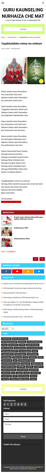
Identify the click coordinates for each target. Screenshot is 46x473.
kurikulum (33, 357)
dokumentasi (13, 345)
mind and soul (15, 48)
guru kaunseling (20, 348)
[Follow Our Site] (28, 271)
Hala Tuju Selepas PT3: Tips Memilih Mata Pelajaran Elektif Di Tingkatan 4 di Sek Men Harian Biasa (23, 303)
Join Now (23, 29)
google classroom (32, 345)
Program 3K (38, 366)
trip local (33, 376)
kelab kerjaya (6, 357)
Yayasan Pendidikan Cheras (19, 379)
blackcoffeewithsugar (20, 338)
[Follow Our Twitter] (39, 271)
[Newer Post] (35, 259)
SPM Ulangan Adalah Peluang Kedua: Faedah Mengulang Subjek (23, 311)
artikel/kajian (6, 338)
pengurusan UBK (37, 363)
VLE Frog (5, 379)
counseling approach (34, 342)
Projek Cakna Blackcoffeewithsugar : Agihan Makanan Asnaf (29, 218)
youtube (33, 379)
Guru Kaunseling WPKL (9, 351)
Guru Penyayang (25, 351)
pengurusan (25, 363)
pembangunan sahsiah (26, 360)
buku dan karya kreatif (9, 342)
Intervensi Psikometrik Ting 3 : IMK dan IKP (18, 317)
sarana (26, 373)
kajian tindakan (20, 354)
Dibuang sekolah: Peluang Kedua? (15, 293)
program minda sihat (8, 370)
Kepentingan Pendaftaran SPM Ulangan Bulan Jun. (21, 297)
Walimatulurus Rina (22, 239)
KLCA (25, 357)
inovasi (34, 351)
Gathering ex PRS (21, 228)
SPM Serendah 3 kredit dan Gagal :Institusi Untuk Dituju (22, 288)
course (4, 345)
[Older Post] (42, 259)
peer (15, 360)
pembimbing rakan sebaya (10, 363)
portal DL (29, 366)
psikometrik (34, 370)
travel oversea (23, 376)
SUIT (15, 376)
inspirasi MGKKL (7, 354)
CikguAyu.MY (32, 469)
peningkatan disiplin (8, 366)
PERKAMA (21, 366)
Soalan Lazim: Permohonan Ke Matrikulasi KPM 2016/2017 (23, 284)
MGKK (41, 357)
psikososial (5, 373)
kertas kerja (17, 357)
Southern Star (6, 376)
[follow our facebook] (6, 271)
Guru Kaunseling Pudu (34, 348)
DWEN (22, 345)
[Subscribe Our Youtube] (17, 271)
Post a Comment (8, 252)
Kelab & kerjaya (32, 354)
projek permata (22, 370)
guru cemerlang (7, 348)
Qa (13, 373)
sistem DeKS (35, 373)
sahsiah (19, 373)
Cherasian (22, 342)
